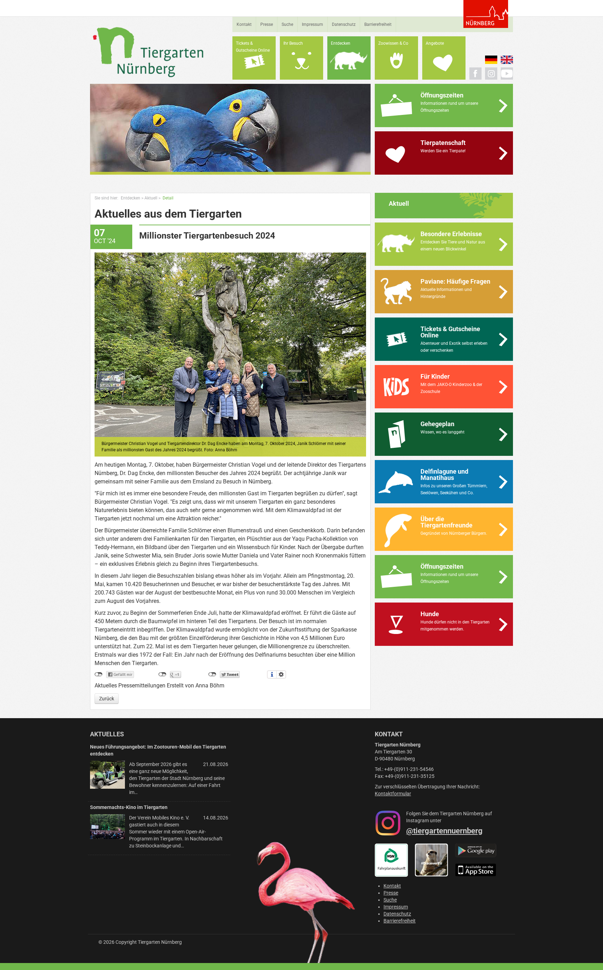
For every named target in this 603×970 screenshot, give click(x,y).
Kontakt (244, 24)
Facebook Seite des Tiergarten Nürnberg (475, 73)
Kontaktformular (393, 793)
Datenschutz (344, 24)
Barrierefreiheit (378, 24)
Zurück (106, 698)
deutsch (491, 60)
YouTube (507, 73)
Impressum (312, 24)
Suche (287, 24)
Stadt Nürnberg (485, 14)
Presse (266, 24)
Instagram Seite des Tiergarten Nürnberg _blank (491, 73)
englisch (507, 60)
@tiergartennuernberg (444, 830)
